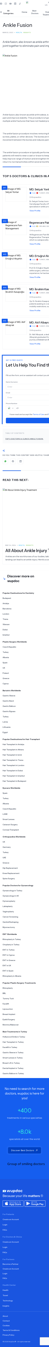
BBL (4, 993)
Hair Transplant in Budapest (14, 781)
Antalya (6, 603)
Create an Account (11, 1219)
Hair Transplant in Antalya (13, 744)
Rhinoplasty (8, 988)
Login (5, 1224)
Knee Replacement (11, 873)
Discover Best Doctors (22, 1150)
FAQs (5, 1230)
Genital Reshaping (10, 922)
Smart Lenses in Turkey (13, 1058)
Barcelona (7, 608)
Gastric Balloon (9, 706)
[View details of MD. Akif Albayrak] (17, 333)
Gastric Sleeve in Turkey (13, 1052)
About (5, 1316)
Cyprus (6, 683)
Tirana (5, 619)
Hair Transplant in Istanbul (14, 776)
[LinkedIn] (15, 4)
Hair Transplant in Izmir (12, 755)
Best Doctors (34, 12)
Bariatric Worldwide (12, 690)
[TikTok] (20, 4)
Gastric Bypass (9, 711)
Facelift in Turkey (10, 1047)
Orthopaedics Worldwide (14, 837)
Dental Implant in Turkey (13, 1068)
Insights (6, 1306)
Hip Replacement (10, 868)
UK (4, 668)
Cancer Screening (10, 917)
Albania (6, 657)
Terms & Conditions (11, 1330)
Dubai (5, 629)
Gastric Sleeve (9, 695)
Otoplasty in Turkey (11, 944)
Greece (6, 678)
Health (5, 1290)
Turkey (5, 652)
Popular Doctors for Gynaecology (18, 885)
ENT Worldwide (10, 934)
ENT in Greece (9, 960)
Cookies (6, 1325)
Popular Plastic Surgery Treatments (19, 983)
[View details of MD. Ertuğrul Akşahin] (17, 267)
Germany (7, 847)
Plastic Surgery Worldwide (15, 642)
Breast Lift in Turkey (11, 1063)
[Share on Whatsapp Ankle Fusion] (5, 461)
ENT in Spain (8, 971)
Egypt (5, 732)
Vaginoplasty (8, 911)
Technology (8, 1300)
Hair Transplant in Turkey (13, 1042)
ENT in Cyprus (9, 955)
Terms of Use (38, 414)
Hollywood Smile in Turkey (14, 1037)
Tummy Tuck (8, 998)
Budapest (7, 598)
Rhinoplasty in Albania (12, 976)
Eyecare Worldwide (11, 788)
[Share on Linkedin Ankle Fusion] (20, 461)
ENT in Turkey (9, 950)
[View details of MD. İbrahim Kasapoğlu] (17, 300)
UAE (4, 857)
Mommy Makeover (11, 1025)
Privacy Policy (8, 1335)
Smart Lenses (9, 819)
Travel (5, 1295)
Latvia (5, 722)
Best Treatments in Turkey (15, 1031)
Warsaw (6, 624)
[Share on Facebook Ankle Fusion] (13, 461)
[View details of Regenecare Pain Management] (17, 233)
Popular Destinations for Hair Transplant (21, 739)
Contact (6, 1321)
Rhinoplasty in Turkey (12, 939)
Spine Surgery (9, 878)
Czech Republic (9, 647)
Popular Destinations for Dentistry (18, 593)
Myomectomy (9, 927)
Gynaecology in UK (11, 896)
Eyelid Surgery (9, 1019)
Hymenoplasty (9, 901)
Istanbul (6, 635)
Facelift (6, 1004)
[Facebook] (1, 4)
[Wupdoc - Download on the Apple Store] (13, 1203)
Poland (6, 673)
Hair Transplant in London (13, 765)
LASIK (5, 814)
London (6, 614)
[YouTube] (10, 4)
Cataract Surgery (10, 824)
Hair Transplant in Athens (13, 749)
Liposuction (8, 1009)
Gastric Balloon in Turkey (13, 1073)
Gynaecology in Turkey (12, 890)
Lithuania (6, 727)
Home (24, 12)
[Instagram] (6, 4)
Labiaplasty (8, 906)
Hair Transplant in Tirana (13, 760)
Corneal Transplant (11, 830)
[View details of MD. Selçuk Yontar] (17, 200)
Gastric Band (8, 701)
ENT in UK (7, 965)
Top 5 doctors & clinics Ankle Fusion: (24, 439)
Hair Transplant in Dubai (13, 770)
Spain (5, 662)
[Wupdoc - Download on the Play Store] (35, 1203)
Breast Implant (9, 1014)
